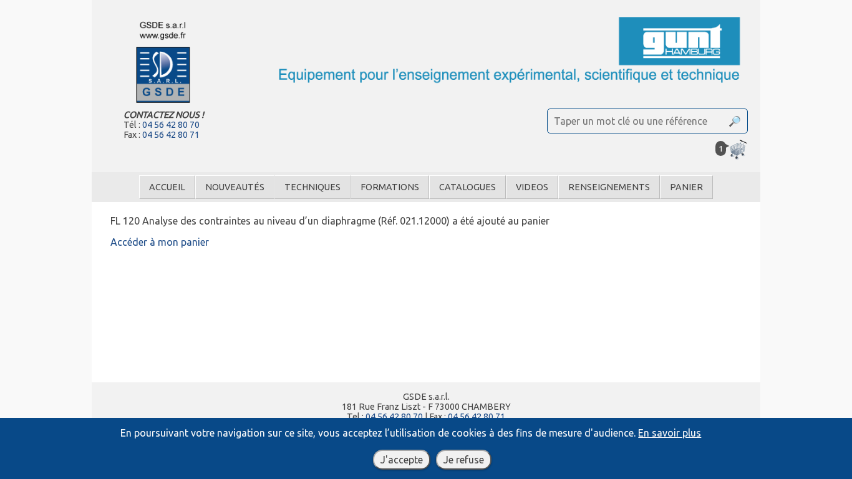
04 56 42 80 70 (171, 125)
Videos (532, 187)
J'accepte (401, 459)
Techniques (312, 187)
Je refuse (463, 459)
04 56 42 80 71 (171, 135)
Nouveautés (234, 187)
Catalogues (467, 187)
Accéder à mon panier (159, 242)
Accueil (167, 187)
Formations (390, 187)
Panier (686, 187)
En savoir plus (669, 432)
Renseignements (609, 187)
